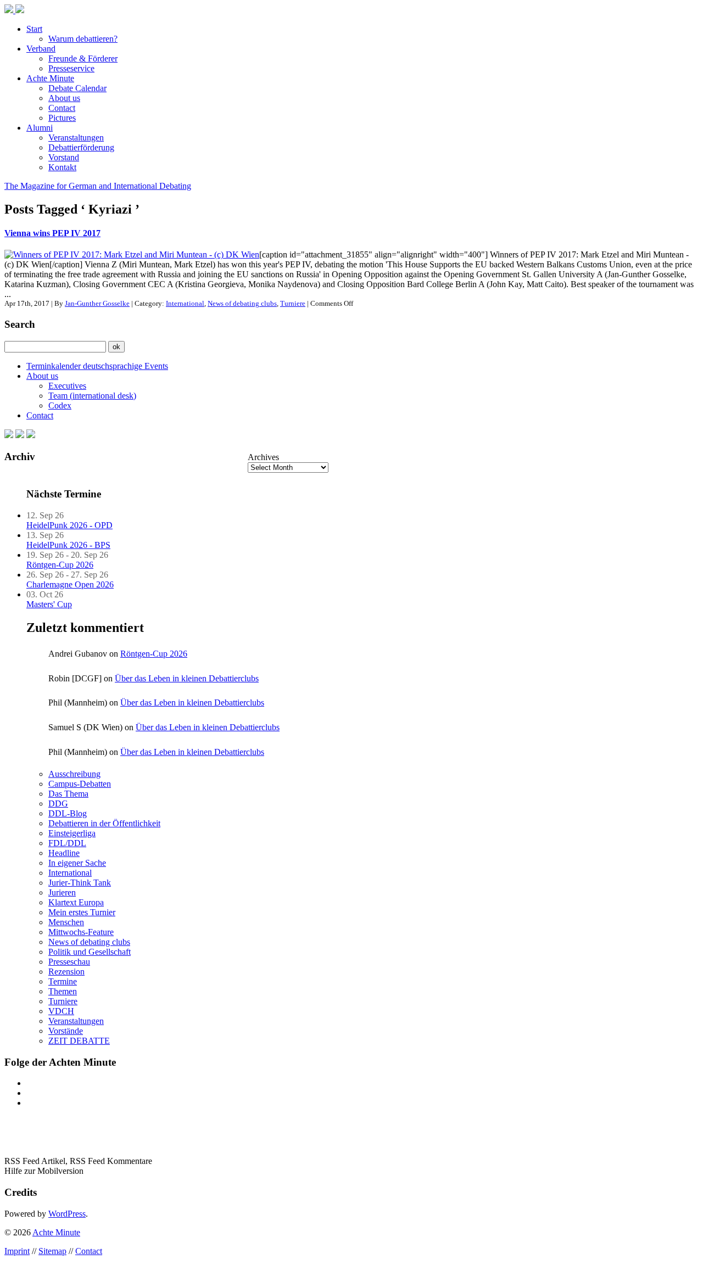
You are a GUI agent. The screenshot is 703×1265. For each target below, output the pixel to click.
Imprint (17, 1251)
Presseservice (71, 68)
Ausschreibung (74, 774)
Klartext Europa (76, 902)
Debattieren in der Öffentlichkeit (104, 823)
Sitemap (52, 1251)
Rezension (66, 971)
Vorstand (63, 157)
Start (34, 28)
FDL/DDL (67, 843)
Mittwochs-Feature (81, 932)
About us (64, 98)
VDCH (61, 1011)
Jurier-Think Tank (79, 882)
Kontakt (62, 167)
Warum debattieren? (83, 38)
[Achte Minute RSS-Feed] (30, 435)
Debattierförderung (81, 147)
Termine (62, 981)
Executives (67, 385)
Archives (263, 457)
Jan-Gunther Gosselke (97, 303)
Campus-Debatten (79, 783)
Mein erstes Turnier (81, 912)
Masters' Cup (49, 604)
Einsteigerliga (72, 833)
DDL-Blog (67, 813)
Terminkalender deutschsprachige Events (97, 366)
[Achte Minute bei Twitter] (19, 435)
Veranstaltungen (76, 137)
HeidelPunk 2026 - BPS (68, 545)
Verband (40, 48)
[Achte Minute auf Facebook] (8, 435)
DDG (58, 803)
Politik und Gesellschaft (89, 951)
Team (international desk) (92, 395)
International (185, 303)
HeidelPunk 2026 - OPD (69, 525)
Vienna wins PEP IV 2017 (52, 233)
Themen (62, 991)
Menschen (66, 922)
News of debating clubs (242, 303)
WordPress (67, 1213)
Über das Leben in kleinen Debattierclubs (187, 678)
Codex (59, 405)
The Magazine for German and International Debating (97, 186)
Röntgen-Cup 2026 (59, 564)
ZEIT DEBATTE (79, 1040)
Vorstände (65, 1030)
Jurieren (62, 892)
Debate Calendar (77, 88)
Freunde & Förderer (83, 58)
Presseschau (69, 961)
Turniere (292, 303)
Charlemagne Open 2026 (70, 584)
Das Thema (68, 793)
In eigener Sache (77, 862)
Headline (64, 853)
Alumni (39, 127)
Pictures (62, 117)
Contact (61, 108)
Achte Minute (50, 78)
